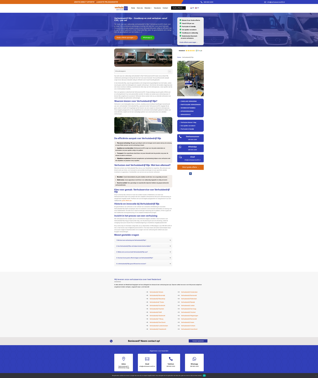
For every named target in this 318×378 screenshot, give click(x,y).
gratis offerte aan (127, 200)
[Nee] (316, 375)
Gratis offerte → (178, 8)
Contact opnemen (198, 341)
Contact (165, 8)
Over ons (140, 8)
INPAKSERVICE (186, 114)
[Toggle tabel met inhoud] (169, 71)
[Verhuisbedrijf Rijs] (190, 95)
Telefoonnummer (192, 137)
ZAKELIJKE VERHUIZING (189, 101)
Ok (204, 375)
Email (192, 157)
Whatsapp (146, 37)
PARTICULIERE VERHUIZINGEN (191, 104)
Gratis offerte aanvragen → (188, 42)
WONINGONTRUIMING (188, 108)
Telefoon (171, 364)
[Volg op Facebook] (190, 173)
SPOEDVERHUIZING (187, 111)
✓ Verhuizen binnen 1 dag (187, 122)
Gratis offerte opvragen (125, 37)
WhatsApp (192, 147)
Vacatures (157, 8)
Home (133, 8)
